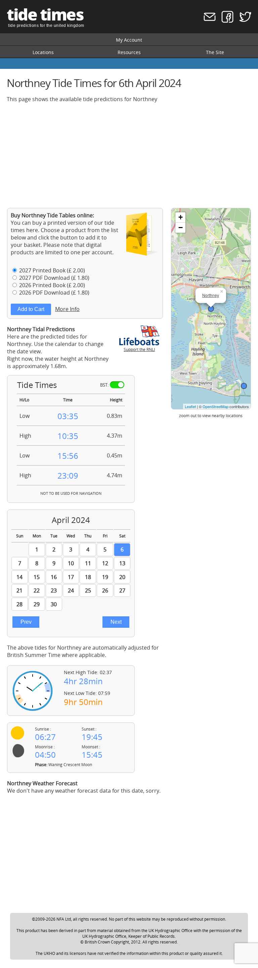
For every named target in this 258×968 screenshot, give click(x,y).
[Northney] (211, 309)
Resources (129, 52)
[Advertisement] (129, 155)
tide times (45, 14)
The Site (215, 52)
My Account (129, 40)
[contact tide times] (207, 21)
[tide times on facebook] (225, 21)
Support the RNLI (139, 349)
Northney (210, 295)
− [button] (180, 227)
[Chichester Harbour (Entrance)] (244, 386)
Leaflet (190, 406)
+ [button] (180, 217)
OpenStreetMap (215, 406)
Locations (43, 52)
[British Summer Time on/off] (117, 385)
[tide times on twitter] (243, 21)
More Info (67, 309)
